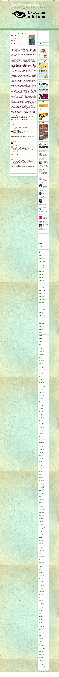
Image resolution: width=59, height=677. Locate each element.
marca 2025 (40, 361)
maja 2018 (40, 481)
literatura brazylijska (42, 267)
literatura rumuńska (41, 319)
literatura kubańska (41, 303)
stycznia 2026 (41, 347)
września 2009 (41, 632)
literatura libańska (41, 305)
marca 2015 (40, 537)
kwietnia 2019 (41, 465)
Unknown (14, 145)
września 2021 (41, 423)
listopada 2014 (41, 543)
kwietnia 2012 (41, 588)
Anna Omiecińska (15, 165)
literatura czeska (41, 271)
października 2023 (41, 386)
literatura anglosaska (42, 255)
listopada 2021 (41, 420)
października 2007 (41, 666)
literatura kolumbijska (42, 302)
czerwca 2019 (41, 462)
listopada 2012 (41, 578)
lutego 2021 (40, 433)
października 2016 (41, 509)
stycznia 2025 (41, 364)
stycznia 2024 (41, 382)
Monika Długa (41, 246)
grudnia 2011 (41, 594)
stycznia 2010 (41, 626)
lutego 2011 (40, 607)
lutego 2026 (40, 345)
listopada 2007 (41, 664)
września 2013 (41, 563)
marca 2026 (40, 344)
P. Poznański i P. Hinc (42, 236)
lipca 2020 (40, 443)
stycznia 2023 (41, 399)
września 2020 (41, 440)
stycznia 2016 (41, 522)
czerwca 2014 (41, 550)
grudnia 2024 (41, 366)
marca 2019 (40, 467)
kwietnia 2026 (41, 342)
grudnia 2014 (41, 541)
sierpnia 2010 (41, 616)
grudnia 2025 (41, 348)
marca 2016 (40, 519)
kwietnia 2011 (41, 604)
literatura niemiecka (42, 312)
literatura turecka (41, 326)
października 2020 (41, 439)
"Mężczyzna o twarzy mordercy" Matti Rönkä (45, 154)
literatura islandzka (41, 296)
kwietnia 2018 (41, 483)
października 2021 (41, 421)
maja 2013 (40, 569)
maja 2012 (40, 587)
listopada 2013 (41, 560)
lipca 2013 (40, 566)
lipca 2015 (40, 531)
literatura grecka (41, 280)
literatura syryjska (41, 323)
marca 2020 (40, 449)
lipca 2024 (40, 373)
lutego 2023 (40, 398)
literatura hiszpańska (42, 286)
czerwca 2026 (41, 339)
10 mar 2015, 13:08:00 (16, 163)
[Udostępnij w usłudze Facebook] (26, 119)
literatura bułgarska (41, 268)
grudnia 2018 (41, 471)
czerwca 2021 (41, 427)
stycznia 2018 (41, 487)
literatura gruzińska (41, 281)
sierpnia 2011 (41, 600)
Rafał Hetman (41, 239)
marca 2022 (40, 414)
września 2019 (41, 458)
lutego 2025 (40, 363)
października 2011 (41, 597)
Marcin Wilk (40, 243)
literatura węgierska (42, 329)
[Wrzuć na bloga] (24, 119)
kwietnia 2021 (41, 430)
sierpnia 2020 (41, 442)
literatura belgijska (41, 265)
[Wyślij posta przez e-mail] (22, 119)
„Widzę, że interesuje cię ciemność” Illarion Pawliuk (45, 208)
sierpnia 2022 (41, 407)
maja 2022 (40, 411)
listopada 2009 (41, 629)
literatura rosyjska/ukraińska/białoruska (43, 317)
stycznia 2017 (41, 505)
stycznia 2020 (41, 452)
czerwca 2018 (41, 480)
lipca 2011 (40, 601)
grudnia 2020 (41, 436)
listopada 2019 (41, 455)
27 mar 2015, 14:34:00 (16, 169)
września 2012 (41, 581)
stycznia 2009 (41, 644)
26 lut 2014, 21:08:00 (16, 156)
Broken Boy (15, 130)
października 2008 (41, 648)
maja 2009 (40, 638)
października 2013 (41, 562)
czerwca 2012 (41, 585)
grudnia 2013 (41, 559)
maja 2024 (40, 376)
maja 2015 (40, 534)
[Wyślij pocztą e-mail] (23, 119)
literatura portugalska (42, 315)
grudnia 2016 (41, 506)
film (39, 252)
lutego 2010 (40, 625)
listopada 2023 (41, 385)
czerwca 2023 (41, 392)
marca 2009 (40, 641)
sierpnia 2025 (41, 354)
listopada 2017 (41, 490)
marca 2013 (40, 572)
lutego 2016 (40, 521)
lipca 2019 (40, 461)
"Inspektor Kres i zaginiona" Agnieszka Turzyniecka (45, 200)
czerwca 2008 (41, 654)
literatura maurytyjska (42, 309)
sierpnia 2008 (41, 651)
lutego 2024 (40, 380)
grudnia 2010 (41, 610)
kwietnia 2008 (41, 657)
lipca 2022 (40, 408)
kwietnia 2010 (41, 622)
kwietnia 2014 (41, 553)
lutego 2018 (40, 486)
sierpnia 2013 (41, 565)
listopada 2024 (41, 367)
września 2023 (41, 388)
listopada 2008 (41, 647)
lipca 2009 (40, 635)
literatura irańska (41, 293)
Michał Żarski (41, 237)
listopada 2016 (41, 508)
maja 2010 (40, 620)
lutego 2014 (40, 556)
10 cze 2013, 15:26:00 (16, 128)
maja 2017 (40, 499)
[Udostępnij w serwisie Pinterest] (27, 119)
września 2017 (41, 493)
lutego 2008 (40, 660)
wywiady (40, 332)
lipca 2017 (40, 496)
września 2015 (41, 528)
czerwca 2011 (41, 603)
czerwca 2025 (41, 357)
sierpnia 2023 (41, 389)
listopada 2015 (41, 525)
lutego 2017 (40, 503)
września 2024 (41, 370)
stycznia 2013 (41, 575)
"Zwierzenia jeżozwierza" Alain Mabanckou (45, 193)
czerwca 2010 (41, 619)
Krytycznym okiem (26, 4)
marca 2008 (40, 658)
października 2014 (41, 544)
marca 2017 (40, 502)
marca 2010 (40, 623)
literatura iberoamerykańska (43, 289)
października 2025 (41, 351)
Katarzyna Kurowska (42, 240)
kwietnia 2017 (41, 500)
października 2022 (41, 404)
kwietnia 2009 (41, 639)
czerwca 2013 (41, 568)
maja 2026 (40, 341)
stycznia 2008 (41, 661)
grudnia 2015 (41, 524)
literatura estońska (41, 274)
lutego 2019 (40, 468)
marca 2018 (40, 484)
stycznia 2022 (41, 417)
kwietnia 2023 (41, 395)
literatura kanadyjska (42, 299)
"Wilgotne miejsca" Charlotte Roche (45, 217)
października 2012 (41, 579)
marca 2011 (40, 606)
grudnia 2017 (41, 489)
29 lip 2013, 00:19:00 (16, 151)
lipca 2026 (40, 338)
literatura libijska (41, 306)
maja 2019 (40, 464)
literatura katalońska (42, 300)
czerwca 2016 (41, 515)
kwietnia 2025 (41, 360)
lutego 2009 (40, 642)
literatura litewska (41, 308)
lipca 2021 (40, 426)
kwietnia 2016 (41, 518)
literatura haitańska (41, 284)
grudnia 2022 (41, 401)
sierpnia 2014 (41, 547)
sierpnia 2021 (41, 424)
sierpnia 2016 (41, 512)
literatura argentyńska (42, 258)
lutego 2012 (40, 591)
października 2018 (41, 474)
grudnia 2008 (41, 645)
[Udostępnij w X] (25, 119)
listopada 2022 (41, 402)
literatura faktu (16, 120)
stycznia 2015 (41, 540)
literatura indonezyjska (42, 290)
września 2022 (41, 405)
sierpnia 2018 (41, 477)
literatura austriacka (42, 261)
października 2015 (41, 527)
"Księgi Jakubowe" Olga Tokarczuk (45, 170)
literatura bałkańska (42, 264)
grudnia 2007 (41, 663)
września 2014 (41, 546)
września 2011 (41, 598)
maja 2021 (40, 429)
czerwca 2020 (41, 445)
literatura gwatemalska (42, 283)
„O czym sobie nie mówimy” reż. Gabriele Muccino (45, 162)
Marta (14, 135)
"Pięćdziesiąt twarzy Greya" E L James (45, 185)
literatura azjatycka (41, 262)
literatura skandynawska (42, 320)
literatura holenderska (42, 287)
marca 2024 (40, 379)
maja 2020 (40, 446)
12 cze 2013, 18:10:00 (16, 133)
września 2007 (41, 667)
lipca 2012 (40, 584)
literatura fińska (41, 277)
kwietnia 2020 (41, 448)
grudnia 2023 (41, 383)
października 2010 (41, 613)
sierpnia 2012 (41, 582)
